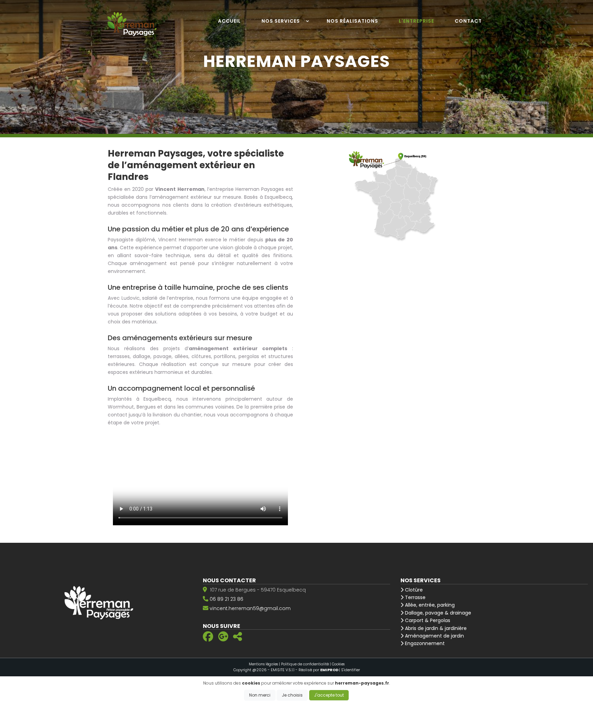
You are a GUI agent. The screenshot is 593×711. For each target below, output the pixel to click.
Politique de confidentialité (305, 664)
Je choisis (292, 695)
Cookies (338, 664)
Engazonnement (424, 643)
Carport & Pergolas (427, 620)
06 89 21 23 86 (226, 599)
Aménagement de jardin (434, 635)
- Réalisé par (317, 670)
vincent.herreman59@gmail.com (250, 608)
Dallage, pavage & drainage (437, 612)
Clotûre (413, 589)
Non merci (259, 695)
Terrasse (415, 597)
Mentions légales (263, 664)
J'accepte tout (329, 695)
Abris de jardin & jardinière (435, 628)
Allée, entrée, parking (429, 604)
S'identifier (350, 670)
